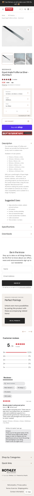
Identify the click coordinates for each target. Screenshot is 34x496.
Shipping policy (23, 488)
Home (3, 15)
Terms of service (11, 488)
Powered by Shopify (22, 475)
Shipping (4, 85)
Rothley (11, 475)
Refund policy (12, 485)
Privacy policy (22, 485)
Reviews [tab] (8, 377)
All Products (11, 15)
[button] (3, 9)
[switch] (21, 9)
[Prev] (24, 331)
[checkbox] (7, 396)
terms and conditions (25, 287)
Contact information (17, 492)
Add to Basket (9, 121)
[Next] (30, 331)
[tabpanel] (17, 413)
